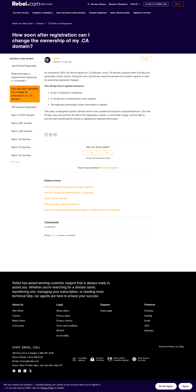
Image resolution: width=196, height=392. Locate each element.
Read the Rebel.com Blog (171, 346)
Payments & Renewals (42, 13)
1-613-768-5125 (35, 357)
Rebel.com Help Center (22, 23)
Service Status (98, 4)
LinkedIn (55, 135)
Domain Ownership (98, 13)
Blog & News (18, 320)
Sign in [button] (178, 4)
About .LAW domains (21, 131)
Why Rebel (17, 310)
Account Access (21, 13)
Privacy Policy (47, 388)
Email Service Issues (120, 13)
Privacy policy (63, 315)
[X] (30, 371)
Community (18, 325)
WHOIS (60, 330)
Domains (40, 23)
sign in (54, 235)
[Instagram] (19, 371)
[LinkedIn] (25, 371)
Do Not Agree (166, 386)
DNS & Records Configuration (71, 13)
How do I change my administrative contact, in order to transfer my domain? (82, 210)
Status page (106, 310)
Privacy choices (64, 320)
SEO (146, 325)
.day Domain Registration (24, 65)
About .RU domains (21, 155)
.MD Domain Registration (24, 107)
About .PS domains (21, 147)
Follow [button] (145, 59)
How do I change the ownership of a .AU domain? (69, 192)
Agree (185, 386)
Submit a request (109, 167)
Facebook (46, 135)
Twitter (51, 135)
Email (147, 320)
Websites (149, 330)
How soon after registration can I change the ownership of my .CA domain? (24, 93)
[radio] (90, 152)
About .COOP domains (22, 115)
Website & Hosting (142, 13)
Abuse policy (62, 310)
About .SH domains (21, 139)
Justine (56, 58)
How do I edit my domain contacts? (62, 204)
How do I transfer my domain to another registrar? (69, 187)
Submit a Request (118, 4)
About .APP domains (21, 123)
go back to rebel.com (156, 4)
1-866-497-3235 (46, 353)
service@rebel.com (29, 361)
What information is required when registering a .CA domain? (23, 77)
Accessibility (62, 335)
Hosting (148, 315)
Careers (16, 315)
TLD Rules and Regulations (60, 23)
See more (15, 161)
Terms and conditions (67, 325)
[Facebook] (14, 371)
